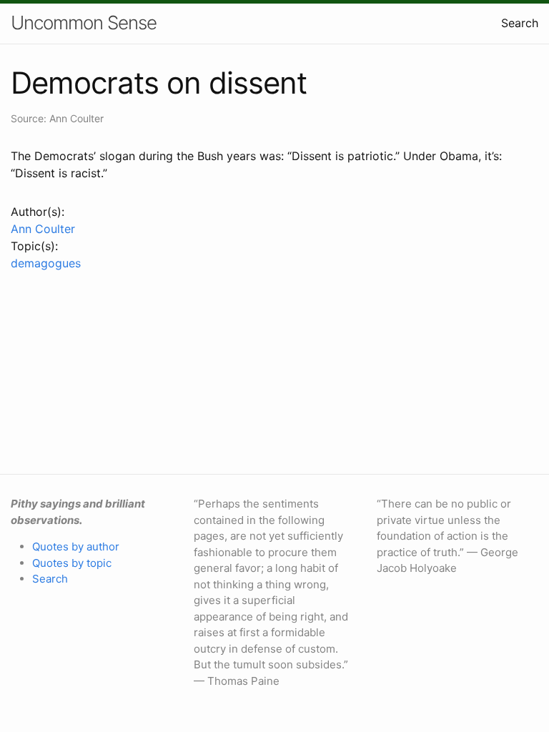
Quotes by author (75, 546)
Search (519, 23)
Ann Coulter (43, 229)
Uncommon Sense (84, 22)
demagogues (46, 263)
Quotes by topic (72, 563)
